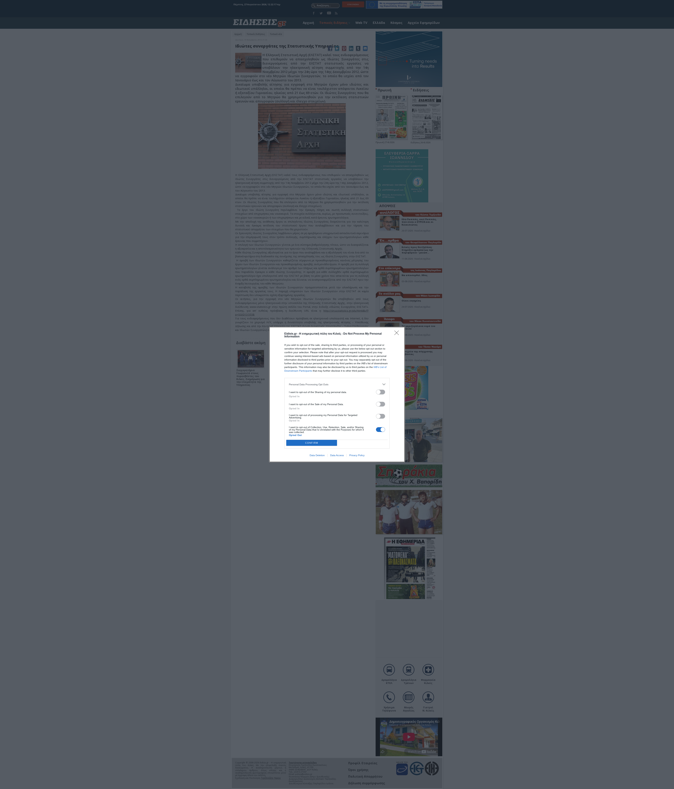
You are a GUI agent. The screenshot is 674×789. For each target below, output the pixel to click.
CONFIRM (311, 443)
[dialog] (337, 394)
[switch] (380, 392)
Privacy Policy (357, 455)
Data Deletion (317, 455)
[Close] (397, 334)
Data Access (337, 455)
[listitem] (337, 384)
